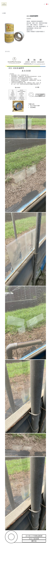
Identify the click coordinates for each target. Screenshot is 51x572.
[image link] (4, 4)
